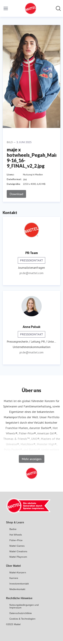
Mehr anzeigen (31, 459)
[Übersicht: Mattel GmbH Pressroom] (30, 8)
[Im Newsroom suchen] (58, 8)
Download (16, 194)
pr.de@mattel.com (31, 273)
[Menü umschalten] (5, 8)
